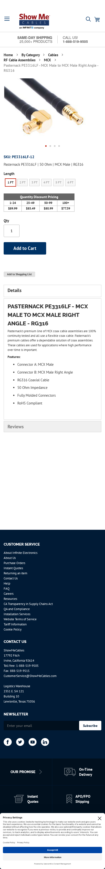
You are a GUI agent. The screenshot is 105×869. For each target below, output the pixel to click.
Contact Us (11, 578)
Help (7, 583)
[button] (7, 19)
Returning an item (15, 573)
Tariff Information (15, 624)
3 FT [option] (34, 182)
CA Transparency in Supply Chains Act (28, 604)
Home (9, 55)
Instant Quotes (13, 568)
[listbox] (40, 183)
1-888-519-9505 (27, 666)
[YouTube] (33, 742)
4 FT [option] (46, 182)
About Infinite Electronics (20, 553)
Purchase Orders (14, 563)
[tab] (52, 291)
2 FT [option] (22, 182)
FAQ (7, 588)
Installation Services (17, 614)
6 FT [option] (70, 182)
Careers (8, 594)
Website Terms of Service (20, 619)
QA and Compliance (17, 609)
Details (14, 290)
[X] (20, 742)
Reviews (16, 427)
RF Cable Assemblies (20, 60)
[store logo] (34, 21)
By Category (31, 55)
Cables (53, 55)
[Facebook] (8, 742)
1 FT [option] (10, 182)
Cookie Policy (12, 629)
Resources (10, 599)
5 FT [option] (58, 182)
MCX (48, 60)
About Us (10, 558)
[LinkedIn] (45, 742)
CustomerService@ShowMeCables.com (30, 676)
